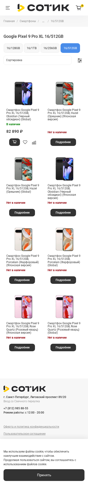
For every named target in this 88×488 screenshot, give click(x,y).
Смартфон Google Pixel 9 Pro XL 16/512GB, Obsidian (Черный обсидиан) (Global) (22, 114)
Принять (44, 475)
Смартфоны (28, 21)
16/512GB (70, 48)
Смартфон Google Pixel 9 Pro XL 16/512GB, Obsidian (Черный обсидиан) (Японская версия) (64, 192)
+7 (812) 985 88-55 (16, 408)
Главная (9, 21)
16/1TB (32, 48)
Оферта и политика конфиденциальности (31, 426)
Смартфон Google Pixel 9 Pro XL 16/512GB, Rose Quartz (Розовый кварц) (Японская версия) (22, 328)
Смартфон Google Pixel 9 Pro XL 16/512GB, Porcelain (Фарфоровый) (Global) (64, 260)
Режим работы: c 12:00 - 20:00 (24, 412)
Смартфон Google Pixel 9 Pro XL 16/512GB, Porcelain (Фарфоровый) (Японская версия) (22, 260)
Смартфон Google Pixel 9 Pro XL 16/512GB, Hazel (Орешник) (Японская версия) (64, 114)
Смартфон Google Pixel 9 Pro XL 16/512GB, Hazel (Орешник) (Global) (22, 188)
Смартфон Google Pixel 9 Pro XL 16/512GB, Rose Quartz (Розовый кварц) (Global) (64, 328)
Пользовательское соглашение (25, 433)
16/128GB (13, 48)
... (43, 21)
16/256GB (50, 48)
